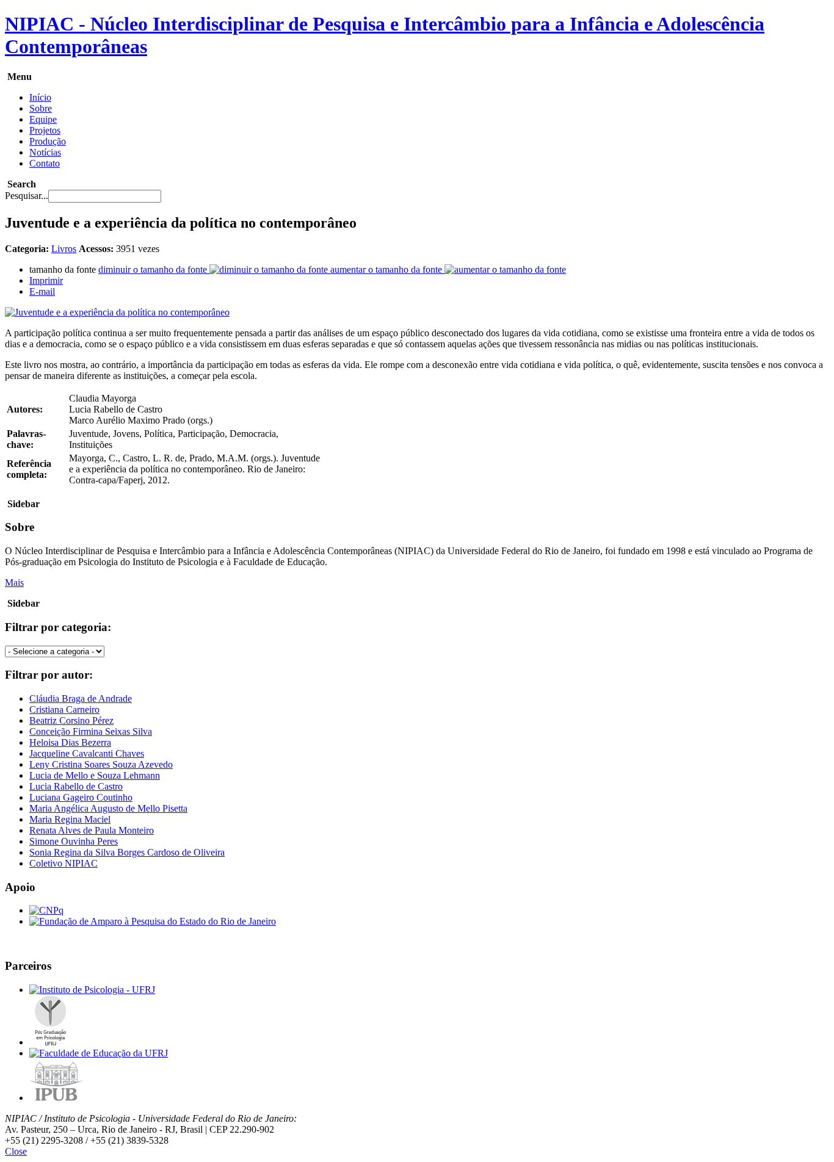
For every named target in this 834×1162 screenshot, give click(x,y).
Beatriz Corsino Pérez (71, 720)
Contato (44, 163)
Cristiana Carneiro (64, 709)
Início (40, 97)
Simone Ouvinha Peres (73, 841)
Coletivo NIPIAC (63, 863)
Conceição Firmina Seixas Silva (90, 731)
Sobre (40, 108)
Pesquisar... (26, 195)
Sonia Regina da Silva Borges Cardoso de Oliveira (127, 852)
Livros (63, 249)
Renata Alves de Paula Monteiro (91, 830)
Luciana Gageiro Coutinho (80, 797)
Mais (14, 582)
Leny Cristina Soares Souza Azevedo (101, 764)
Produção (47, 141)
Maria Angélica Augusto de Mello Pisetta (108, 808)
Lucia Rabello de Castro (76, 786)
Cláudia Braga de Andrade (80, 698)
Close (16, 1151)
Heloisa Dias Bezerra (70, 742)
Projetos (44, 130)
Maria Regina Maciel (70, 819)
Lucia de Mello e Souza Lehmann (94, 775)
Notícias (45, 152)
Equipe (43, 119)
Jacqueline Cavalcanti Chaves (86, 753)
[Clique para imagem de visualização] (117, 312)
